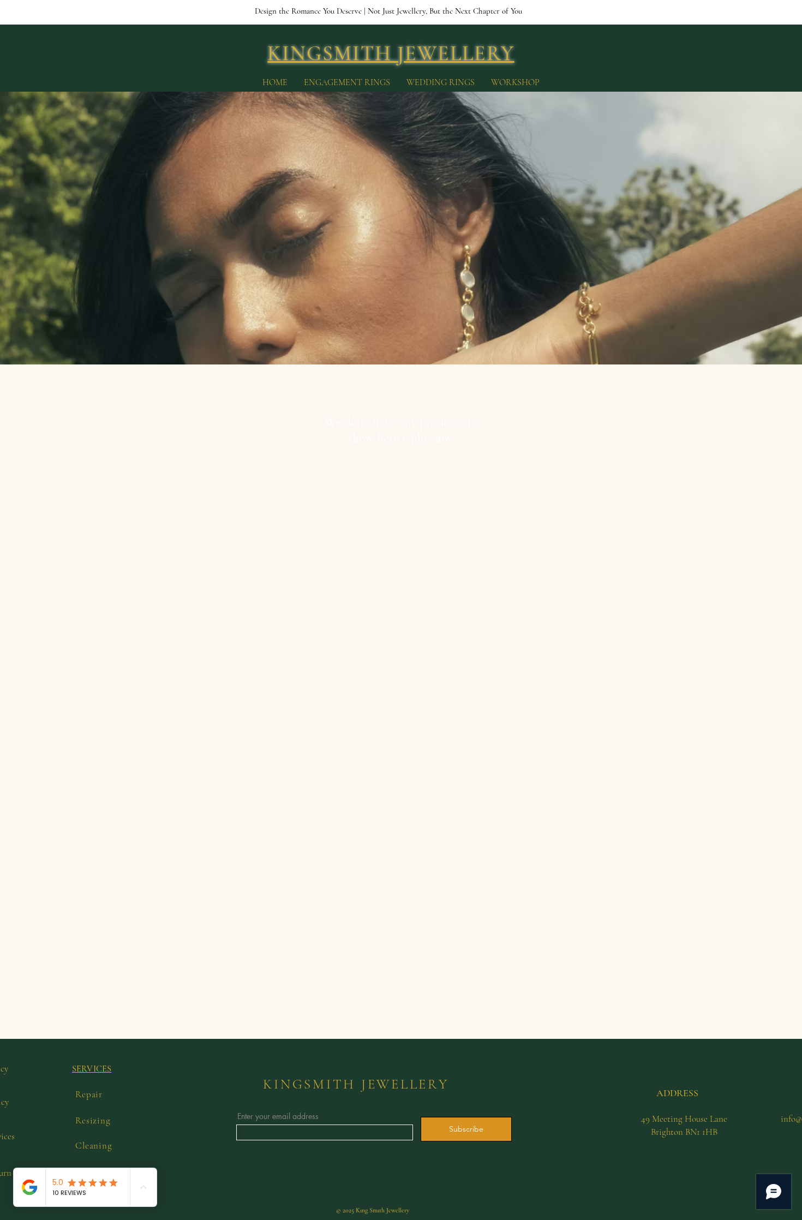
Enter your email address (278, 1116)
